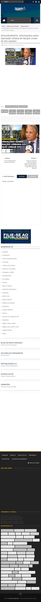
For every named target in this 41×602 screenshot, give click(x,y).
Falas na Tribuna (7, 286)
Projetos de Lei (26, 575)
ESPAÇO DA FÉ (7, 374)
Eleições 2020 (12, 553)
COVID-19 (36, 540)
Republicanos (22, 582)
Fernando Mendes (14, 598)
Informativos (32, 455)
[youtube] (39, 2)
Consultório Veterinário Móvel (23, 540)
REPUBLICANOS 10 (9, 364)
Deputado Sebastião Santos (23, 546)
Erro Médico (5, 279)
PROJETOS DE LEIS (6, 578)
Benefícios (4, 533)
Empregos (13, 455)
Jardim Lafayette (7, 299)
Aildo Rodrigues (19, 530)
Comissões (5, 262)
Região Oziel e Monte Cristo (10, 327)
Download (5, 455)
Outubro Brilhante (7, 310)
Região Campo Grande (8, 323)
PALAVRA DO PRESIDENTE (12, 353)
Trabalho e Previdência (8, 588)
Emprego (4, 556)
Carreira (18, 533)
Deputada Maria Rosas (8, 546)
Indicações (5, 292)
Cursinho (4, 543)
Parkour (4, 313)
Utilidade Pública (7, 330)
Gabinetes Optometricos (9, 289)
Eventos (4, 282)
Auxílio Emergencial (30, 530)
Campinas (5, 252)
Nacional (17, 569)
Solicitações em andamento (19, 459)
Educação (4, 553)
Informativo (34, 562)
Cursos (10, 543)
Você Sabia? (35, 588)
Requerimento (25, 26)
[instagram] (36, 2)
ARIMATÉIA (5, 384)
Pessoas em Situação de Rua (10, 316)
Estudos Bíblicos (12, 559)
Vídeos (4, 333)
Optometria (5, 306)
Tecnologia (12, 585)
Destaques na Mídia (8, 272)
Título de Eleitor (20, 585)
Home (3, 26)
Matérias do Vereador (13, 26)
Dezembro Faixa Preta (20, 550)
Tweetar (5, 111)
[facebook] (33, 2)
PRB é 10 (18, 575)
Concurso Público (29, 537)
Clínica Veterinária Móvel (9, 258)
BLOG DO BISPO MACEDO (11, 343)
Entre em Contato (34, 463)
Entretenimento (6, 275)
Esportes (4, 559)
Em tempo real (6, 459)
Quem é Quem (17, 578)
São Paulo (4, 585)
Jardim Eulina (5, 566)
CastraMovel (6, 255)
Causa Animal (34, 533)
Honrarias (19, 562)
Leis (31, 566)
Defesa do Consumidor (9, 269)
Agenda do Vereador (7, 530)
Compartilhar (12, 112)
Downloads (31, 550)
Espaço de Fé (30, 556)
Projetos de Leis (22, 455)
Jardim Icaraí (5, 296)
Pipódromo (5, 320)
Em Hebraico (30, 553)
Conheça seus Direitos (8, 265)
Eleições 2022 (21, 553)
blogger (22, 176)
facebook (33, 176)
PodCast (12, 575)
